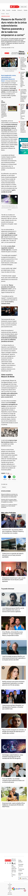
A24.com (14, 859)
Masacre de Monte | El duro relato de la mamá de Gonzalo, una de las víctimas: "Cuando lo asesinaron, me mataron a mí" (4, 111)
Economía (8, 10)
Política (3, 10)
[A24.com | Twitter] (7, 863)
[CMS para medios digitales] (22, 889)
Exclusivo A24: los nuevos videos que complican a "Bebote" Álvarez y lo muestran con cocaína (9, 501)
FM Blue (13, 867)
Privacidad (20, 864)
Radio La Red (23, 6)
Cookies (20, 870)
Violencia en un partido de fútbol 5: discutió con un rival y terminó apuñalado (9, 506)
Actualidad (14, 10)
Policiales (25, 10)
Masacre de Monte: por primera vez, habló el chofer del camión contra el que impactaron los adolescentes (9, 496)
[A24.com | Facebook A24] (5, 863)
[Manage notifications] (25, 890)
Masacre (7, 13)
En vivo (17, 6)
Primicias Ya (19, 10)
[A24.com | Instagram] (10, 863)
